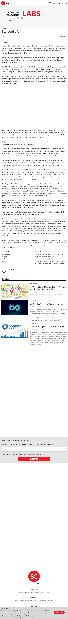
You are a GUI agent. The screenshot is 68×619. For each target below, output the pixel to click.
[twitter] (18, 18)
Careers (42, 592)
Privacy (47, 592)
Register (64, 3)
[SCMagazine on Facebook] (30, 584)
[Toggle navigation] (49, 3)
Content (4, 29)
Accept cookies (59, 612)
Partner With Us (51, 600)
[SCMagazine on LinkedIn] (38, 584)
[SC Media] (6, 3)
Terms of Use (31, 454)
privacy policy (17, 617)
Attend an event (32, 600)
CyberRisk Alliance (29, 592)
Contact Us (36, 592)
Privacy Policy (38, 454)
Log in (58, 3)
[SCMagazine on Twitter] (34, 584)
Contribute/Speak (24, 600)
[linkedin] (22, 18)
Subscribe (34, 459)
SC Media (21, 592)
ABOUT (11, 20)
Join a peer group (42, 600)
